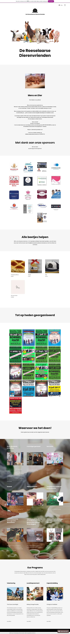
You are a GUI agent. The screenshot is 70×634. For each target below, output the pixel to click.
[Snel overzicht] (18, 266)
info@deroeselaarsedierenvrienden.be (32, 134)
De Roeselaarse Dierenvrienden (35, 14)
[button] (65, 5)
